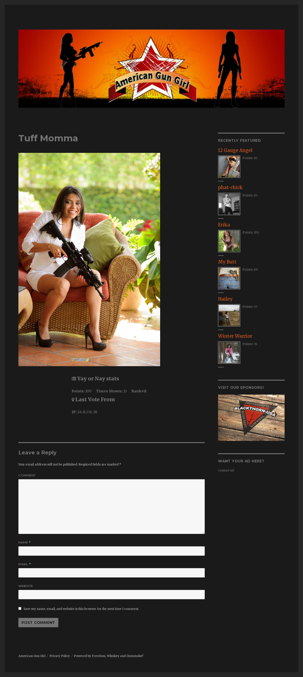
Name (24, 542)
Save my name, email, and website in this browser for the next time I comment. (81, 609)
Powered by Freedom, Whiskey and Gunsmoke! (108, 656)
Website (25, 586)
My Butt (227, 262)
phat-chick (230, 187)
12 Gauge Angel (235, 150)
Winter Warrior (235, 336)
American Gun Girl (31, 656)
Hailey (225, 299)
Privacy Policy (59, 656)
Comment (27, 475)
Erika (224, 225)
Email (24, 564)
